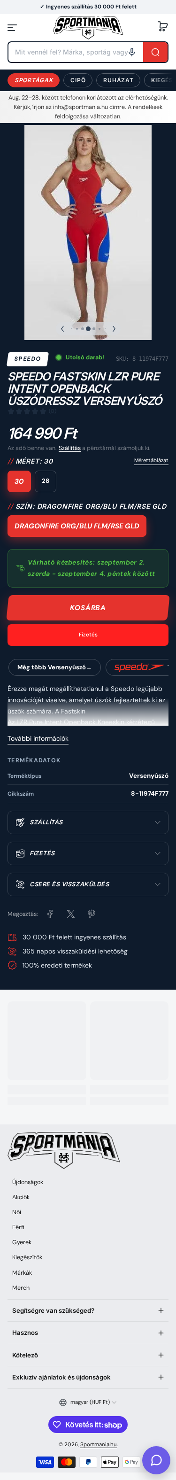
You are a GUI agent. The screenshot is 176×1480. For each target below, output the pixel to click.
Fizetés (88, 634)
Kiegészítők (27, 1257)
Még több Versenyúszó (51, 667)
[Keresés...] (155, 52)
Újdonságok (27, 1182)
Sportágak (34, 80)
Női (16, 1212)
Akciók (21, 1197)
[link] (50, 914)
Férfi (18, 1227)
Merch (21, 1288)
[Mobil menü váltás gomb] (13, 27)
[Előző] (62, 328)
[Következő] (114, 328)
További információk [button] (38, 738)
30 (19, 481)
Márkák (22, 1273)
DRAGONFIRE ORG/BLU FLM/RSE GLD (77, 526)
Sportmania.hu (98, 1444)
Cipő (77, 80)
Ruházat (118, 80)
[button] (162, 28)
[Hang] (131, 52)
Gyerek (21, 1242)
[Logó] (88, 27)
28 (45, 481)
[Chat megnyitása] (156, 1460)
